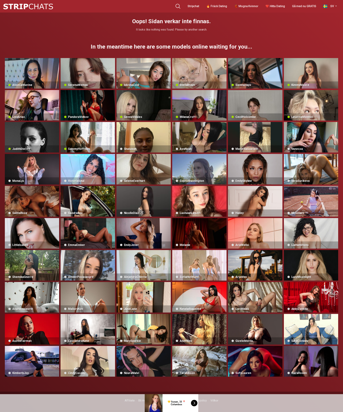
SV (330, 6)
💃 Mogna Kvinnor (246, 6)
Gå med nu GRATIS (304, 6)
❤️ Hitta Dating (275, 6)
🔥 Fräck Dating (216, 6)
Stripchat (193, 6)
